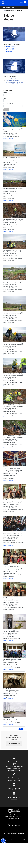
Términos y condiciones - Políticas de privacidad (14, 839)
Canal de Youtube (10, 48)
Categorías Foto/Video (9, 103)
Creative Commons (19, 834)
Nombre (5, 92)
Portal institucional (8, 7)
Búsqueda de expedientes (12, 78)
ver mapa (14, 789)
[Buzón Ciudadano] (14, 743)
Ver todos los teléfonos (14, 770)
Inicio (3, 10)
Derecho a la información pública (14, 84)
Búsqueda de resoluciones (12, 80)
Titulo (4, 98)
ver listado (14, 799)
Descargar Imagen (8, 138)
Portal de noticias (10, 46)
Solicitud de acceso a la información (15, 82)
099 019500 (14, 780)
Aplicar (6, 109)
